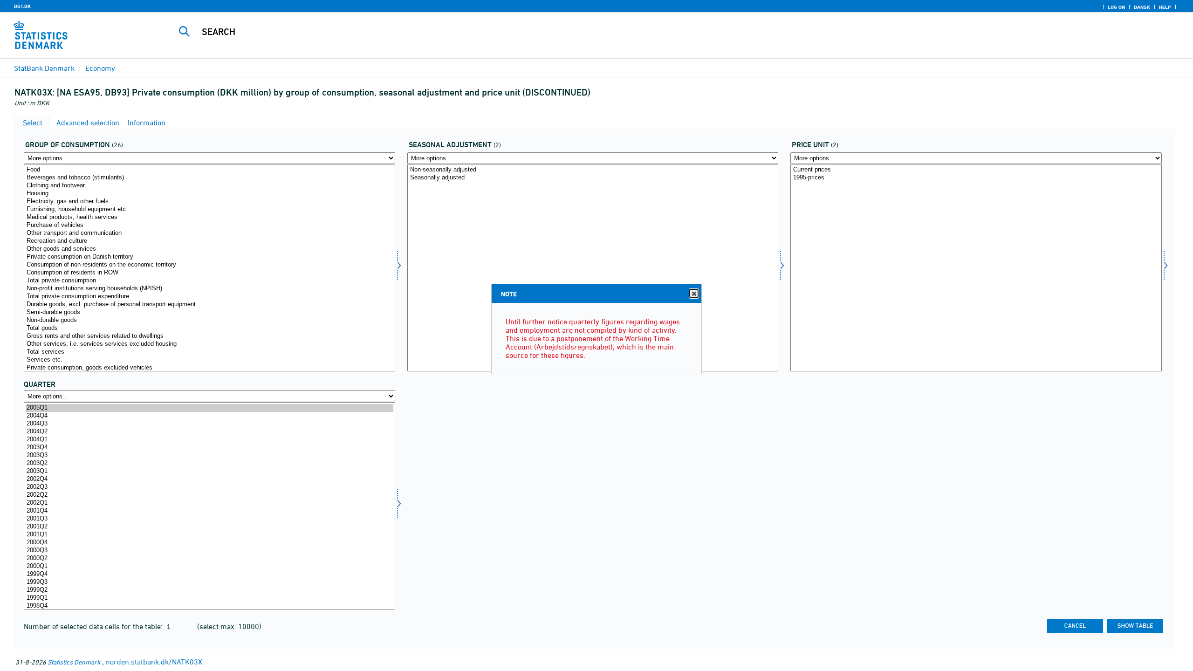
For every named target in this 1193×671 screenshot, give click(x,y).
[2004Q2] (209, 432)
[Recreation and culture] (209, 241)
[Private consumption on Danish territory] (209, 257)
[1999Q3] (209, 582)
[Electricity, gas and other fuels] (209, 201)
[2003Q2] (209, 463)
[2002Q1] (209, 503)
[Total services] (209, 352)
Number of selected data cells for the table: (94, 626)
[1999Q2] (209, 590)
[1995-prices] (976, 178)
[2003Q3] (209, 455)
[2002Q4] (209, 479)
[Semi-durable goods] (209, 312)
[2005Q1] (209, 408)
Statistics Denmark (74, 662)
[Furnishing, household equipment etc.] (209, 209)
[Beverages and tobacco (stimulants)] (209, 178)
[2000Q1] (209, 566)
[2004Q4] (209, 416)
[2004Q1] (209, 440)
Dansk (1142, 7)
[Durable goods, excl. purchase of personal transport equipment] (209, 304)
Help (1165, 7)
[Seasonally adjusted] (593, 178)
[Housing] (209, 194)
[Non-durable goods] (209, 320)
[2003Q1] (209, 471)
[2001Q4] (209, 511)
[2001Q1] (209, 535)
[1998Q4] (209, 606)
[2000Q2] (209, 558)
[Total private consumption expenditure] (209, 297)
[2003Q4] (209, 448)
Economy (100, 68)
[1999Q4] (209, 574)
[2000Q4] (209, 543)
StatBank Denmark (44, 68)
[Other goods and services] (209, 249)
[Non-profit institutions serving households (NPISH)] (209, 289)
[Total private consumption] (209, 281)
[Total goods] (209, 328)
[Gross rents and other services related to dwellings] (209, 336)
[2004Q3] (209, 424)
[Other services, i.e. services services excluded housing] (209, 344)
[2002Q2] (209, 495)
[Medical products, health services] (209, 217)
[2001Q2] (209, 527)
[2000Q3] (209, 551)
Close (694, 293)
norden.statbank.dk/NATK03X (154, 661)
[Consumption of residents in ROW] (209, 273)
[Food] (209, 170)
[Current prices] (976, 170)
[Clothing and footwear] (209, 186)
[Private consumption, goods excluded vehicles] (209, 368)
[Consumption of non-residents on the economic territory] (209, 265)
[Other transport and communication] (209, 233)
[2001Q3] (209, 519)
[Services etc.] (209, 360)
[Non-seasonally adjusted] (593, 170)
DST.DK (22, 6)
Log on (1116, 7)
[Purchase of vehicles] (209, 225)
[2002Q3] (209, 487)
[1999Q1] (209, 598)
